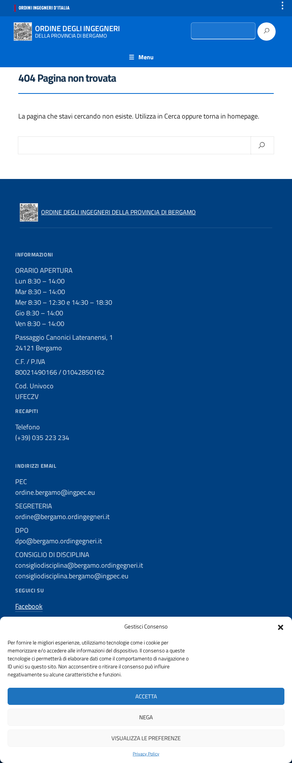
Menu (146, 57)
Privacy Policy (146, 753)
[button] (280, 626)
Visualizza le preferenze (146, 738)
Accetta (146, 696)
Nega (146, 717)
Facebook (29, 606)
